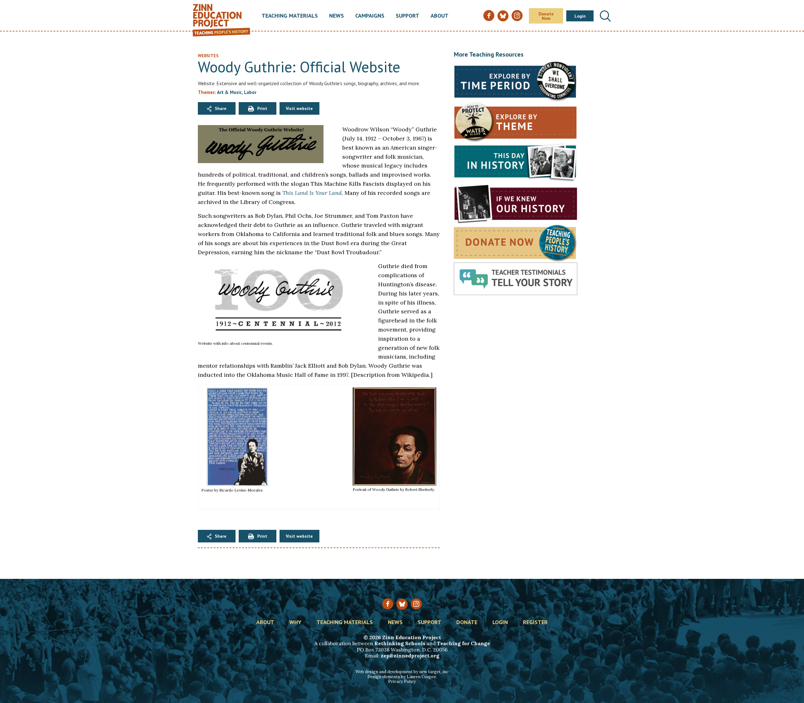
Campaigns (369, 16)
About (439, 16)
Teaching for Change (463, 643)
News (336, 16)
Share (220, 108)
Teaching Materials (290, 16)
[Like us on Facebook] (387, 603)
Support (407, 16)
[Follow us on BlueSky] (401, 604)
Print (262, 108)
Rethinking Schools (399, 643)
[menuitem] (290, 16)
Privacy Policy (402, 681)
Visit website (299, 108)
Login (580, 16)
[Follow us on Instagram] (416, 603)
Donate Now (546, 16)
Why (295, 622)
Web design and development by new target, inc (402, 671)
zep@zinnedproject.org (410, 655)
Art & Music (229, 92)
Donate (466, 622)
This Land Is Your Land (312, 192)
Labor (250, 92)
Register (535, 622)
